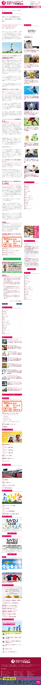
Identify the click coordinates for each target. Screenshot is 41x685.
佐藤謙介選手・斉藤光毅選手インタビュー (9, 611)
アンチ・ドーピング (28, 286)
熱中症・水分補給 (6, 322)
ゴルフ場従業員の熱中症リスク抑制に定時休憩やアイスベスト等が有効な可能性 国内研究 (12, 284)
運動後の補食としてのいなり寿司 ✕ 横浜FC (9, 605)
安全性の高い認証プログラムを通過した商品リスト (11, 513)
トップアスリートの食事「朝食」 (8, 447)
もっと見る (11, 394)
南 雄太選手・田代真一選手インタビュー (9, 608)
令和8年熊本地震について (28, 37)
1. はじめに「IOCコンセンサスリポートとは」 (11, 414)
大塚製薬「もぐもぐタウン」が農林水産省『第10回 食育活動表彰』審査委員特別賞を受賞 (31, 145)
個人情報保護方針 (31, 674)
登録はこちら (11, 533)
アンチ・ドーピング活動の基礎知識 (8, 511)
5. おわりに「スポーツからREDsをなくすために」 (11, 421)
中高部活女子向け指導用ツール (9, 252)
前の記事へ (5, 303)
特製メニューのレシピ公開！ (7, 455)
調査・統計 (5, 327)
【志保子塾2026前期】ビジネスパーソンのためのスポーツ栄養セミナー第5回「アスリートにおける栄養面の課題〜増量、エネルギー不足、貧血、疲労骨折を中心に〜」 (31, 248)
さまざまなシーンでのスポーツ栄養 (8, 485)
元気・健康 (11, 26)
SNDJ (26, 297)
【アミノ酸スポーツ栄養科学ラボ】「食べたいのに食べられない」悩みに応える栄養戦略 (31, 160)
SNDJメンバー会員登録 (19, 674)
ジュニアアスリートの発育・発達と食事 (9, 616)
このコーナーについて (6, 461)
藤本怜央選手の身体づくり (6, 444)
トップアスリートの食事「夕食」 (8, 452)
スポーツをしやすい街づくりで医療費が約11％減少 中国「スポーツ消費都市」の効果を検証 (15, 378)
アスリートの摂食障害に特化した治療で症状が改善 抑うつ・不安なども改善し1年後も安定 (15, 366)
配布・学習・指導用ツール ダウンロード (9, 424)
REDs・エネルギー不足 (13, 25)
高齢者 (4, 317)
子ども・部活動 (5, 28)
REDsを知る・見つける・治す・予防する (11, 250)
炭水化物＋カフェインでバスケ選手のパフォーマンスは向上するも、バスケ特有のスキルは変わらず (12, 296)
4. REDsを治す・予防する (7, 419)
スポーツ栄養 (5, 26)
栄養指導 (4, 311)
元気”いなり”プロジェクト (19, 671)
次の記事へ (19, 303)
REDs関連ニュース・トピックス (10, 254)
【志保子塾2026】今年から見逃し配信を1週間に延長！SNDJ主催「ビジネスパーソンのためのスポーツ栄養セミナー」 (12, 279)
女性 (15, 26)
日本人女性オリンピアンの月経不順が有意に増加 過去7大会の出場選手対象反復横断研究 (31, 97)
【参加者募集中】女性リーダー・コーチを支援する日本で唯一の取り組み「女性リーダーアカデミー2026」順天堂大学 (31, 113)
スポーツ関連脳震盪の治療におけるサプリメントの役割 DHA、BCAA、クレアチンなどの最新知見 (12, 288)
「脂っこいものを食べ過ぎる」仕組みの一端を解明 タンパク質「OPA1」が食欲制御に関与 (15, 354)
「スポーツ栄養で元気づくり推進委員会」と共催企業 (11, 600)
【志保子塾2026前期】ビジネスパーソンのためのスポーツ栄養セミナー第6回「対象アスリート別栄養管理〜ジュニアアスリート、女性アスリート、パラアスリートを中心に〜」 (31, 260)
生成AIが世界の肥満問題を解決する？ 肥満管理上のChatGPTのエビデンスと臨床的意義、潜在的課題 (15, 372)
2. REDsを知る (5, 416)
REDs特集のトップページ (8, 248)
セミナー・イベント (6, 330)
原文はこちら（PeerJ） (6, 230)
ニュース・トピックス (7, 10)
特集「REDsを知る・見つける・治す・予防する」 (10, 413)
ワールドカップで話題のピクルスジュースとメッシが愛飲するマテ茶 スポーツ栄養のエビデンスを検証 (31, 66)
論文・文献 (12, 28)
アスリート (5, 314)
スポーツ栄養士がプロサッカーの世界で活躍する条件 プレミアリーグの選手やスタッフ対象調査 (31, 129)
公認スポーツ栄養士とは (6, 482)
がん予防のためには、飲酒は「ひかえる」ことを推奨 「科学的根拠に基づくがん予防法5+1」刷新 (31, 82)
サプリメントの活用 (5, 508)
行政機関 (4, 328)
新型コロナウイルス (6, 333)
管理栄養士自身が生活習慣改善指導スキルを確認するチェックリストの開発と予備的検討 (31, 176)
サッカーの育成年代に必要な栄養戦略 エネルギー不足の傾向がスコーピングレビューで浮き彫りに (12, 292)
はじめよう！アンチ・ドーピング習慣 (8, 505)
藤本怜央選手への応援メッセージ (8, 458)
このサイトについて (32, 671)
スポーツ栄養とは (5, 479)
